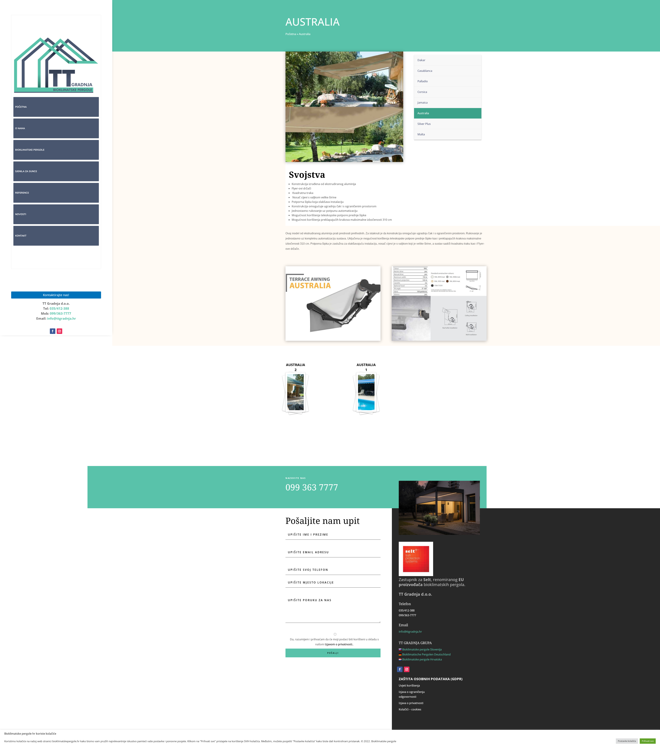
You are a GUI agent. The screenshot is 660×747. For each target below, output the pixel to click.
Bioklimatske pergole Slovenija (422, 649)
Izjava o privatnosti (411, 703)
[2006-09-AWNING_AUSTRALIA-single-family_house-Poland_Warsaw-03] (295, 396)
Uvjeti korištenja (409, 685)
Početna (21, 107)
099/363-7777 (60, 313)
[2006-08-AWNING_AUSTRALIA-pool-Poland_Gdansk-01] (366, 396)
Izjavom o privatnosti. (339, 644)
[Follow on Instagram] (59, 331)
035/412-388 (59, 308)
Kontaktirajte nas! (56, 295)
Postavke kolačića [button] (627, 741)
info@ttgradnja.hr (61, 318)
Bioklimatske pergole (29, 149)
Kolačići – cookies (410, 709)
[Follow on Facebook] (52, 331)
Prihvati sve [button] (648, 741)
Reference (22, 192)
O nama (20, 128)
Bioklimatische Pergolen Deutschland (426, 654)
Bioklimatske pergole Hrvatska (422, 659)
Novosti (20, 214)
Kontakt (20, 235)
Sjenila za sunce (26, 171)
